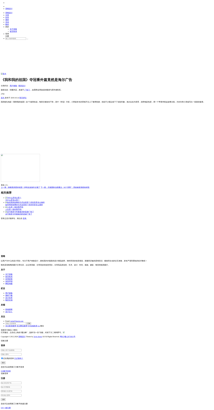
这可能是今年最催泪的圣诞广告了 (18, 214)
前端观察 (8, 309)
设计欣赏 (8, 298)
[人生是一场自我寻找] (14, 207)
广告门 (27, 90)
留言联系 (13, 31)
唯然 (7, 24)
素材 (7, 20)
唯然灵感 (8, 300)
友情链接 (8, 279)
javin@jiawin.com (16, 321)
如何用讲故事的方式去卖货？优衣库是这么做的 (24, 205)
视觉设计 (22, 86)
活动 (7, 22)
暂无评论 (23, 98)
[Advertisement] (68, 57)
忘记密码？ (18, 358)
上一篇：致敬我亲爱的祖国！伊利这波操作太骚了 (20, 187)
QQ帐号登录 (6, 371)
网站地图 (8, 284)
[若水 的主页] (3, 74)
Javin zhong (38, 337)
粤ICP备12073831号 (67, 337)
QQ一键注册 (6, 408)
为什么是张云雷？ (12, 200)
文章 (7, 15)
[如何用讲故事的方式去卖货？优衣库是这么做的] (25, 202)
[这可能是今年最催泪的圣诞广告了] (19, 212)
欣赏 (7, 17)
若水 (3, 98)
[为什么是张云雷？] (13, 198)
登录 (24, 218)
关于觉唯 (13, 29)
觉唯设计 (22, 337)
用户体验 (13, 86)
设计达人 (8, 312)
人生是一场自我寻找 (13, 209)
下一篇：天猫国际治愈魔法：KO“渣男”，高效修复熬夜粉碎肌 (65, 187)
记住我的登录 (8, 358)
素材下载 (8, 295)
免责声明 (8, 281)
